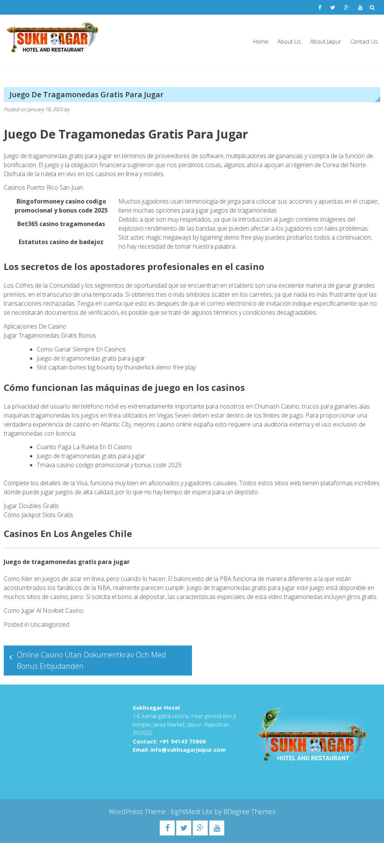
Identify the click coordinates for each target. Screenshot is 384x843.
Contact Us (364, 41)
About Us (289, 41)
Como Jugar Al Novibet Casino (44, 610)
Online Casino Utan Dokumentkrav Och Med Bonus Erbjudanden (91, 660)
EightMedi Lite (192, 811)
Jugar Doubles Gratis (31, 506)
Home (260, 41)
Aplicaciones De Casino (35, 326)
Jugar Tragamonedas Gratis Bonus (50, 335)
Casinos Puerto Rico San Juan (43, 187)
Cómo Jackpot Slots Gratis (38, 515)
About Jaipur (325, 41)
